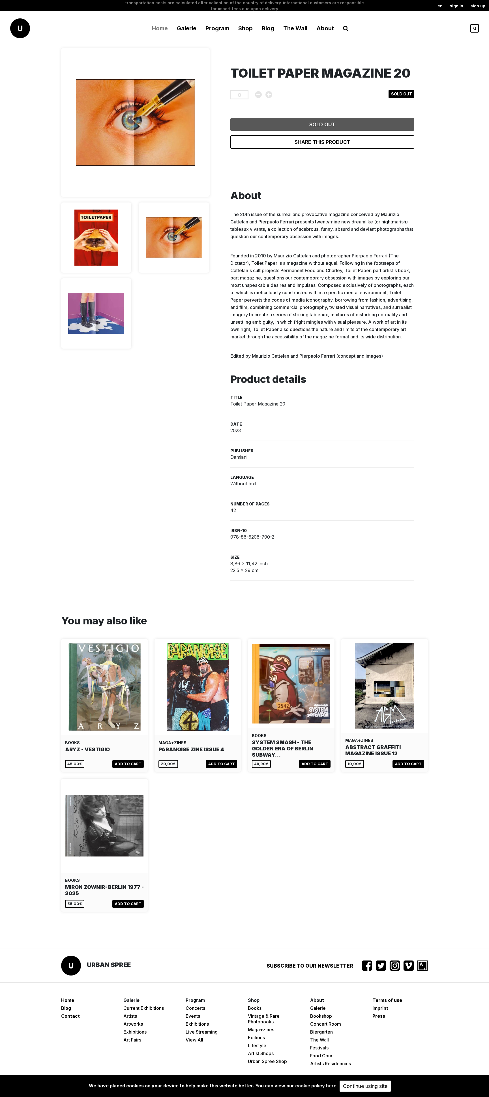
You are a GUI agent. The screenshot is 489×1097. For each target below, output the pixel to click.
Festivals (319, 1048)
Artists (130, 1016)
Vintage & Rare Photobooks (264, 1019)
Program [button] (217, 28)
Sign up (478, 5)
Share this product (322, 142)
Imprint (380, 1008)
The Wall (295, 28)
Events (193, 1016)
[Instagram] (394, 965)
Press (378, 1016)
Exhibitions (135, 1032)
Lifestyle (257, 1045)
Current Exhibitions (143, 1008)
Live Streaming (202, 1032)
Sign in (456, 5)
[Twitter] (381, 965)
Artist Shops (261, 1053)
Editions (256, 1037)
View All (194, 1040)
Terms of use (387, 1000)
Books (254, 1008)
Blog (268, 28)
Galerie (318, 1008)
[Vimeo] (408, 965)
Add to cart (128, 763)
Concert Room (325, 1024)
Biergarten (321, 1032)
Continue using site (365, 1086)
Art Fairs (132, 1040)
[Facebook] (367, 965)
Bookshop (321, 1016)
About (325, 28)
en (440, 5)
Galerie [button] (186, 28)
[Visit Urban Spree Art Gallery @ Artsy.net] (422, 965)
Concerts (195, 1008)
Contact (70, 1016)
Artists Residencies (330, 1063)
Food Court (322, 1055)
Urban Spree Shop (267, 1061)
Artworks (133, 1024)
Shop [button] (245, 28)
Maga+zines (261, 1029)
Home (160, 28)
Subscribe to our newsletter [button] (310, 966)
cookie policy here (315, 1086)
